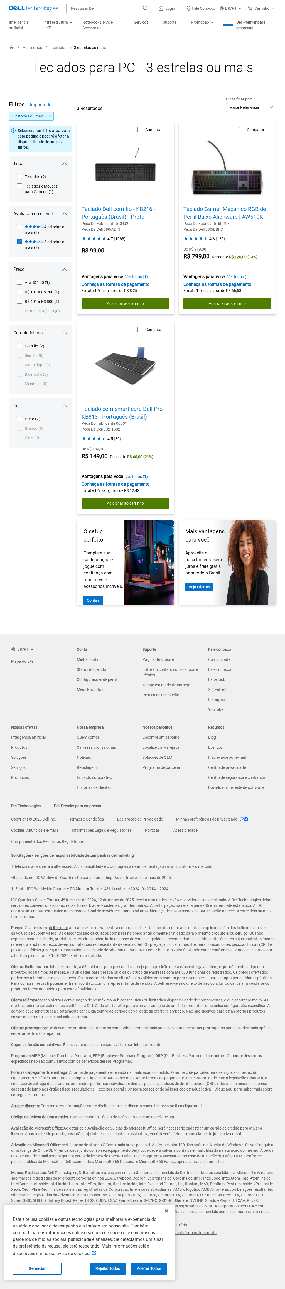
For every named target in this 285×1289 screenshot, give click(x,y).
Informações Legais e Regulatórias (102, 830)
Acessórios (32, 47)
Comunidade (219, 659)
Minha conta (88, 659)
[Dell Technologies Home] (34, 8)
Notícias (84, 757)
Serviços (18, 767)
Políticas (152, 830)
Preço (18, 269)
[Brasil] (12, 47)
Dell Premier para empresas (251, 25)
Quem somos (88, 737)
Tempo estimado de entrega (166, 685)
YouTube (215, 709)
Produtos (19, 747)
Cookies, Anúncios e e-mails (34, 830)
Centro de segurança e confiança (236, 777)
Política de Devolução (160, 695)
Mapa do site (22, 661)
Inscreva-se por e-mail (227, 757)
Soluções (19, 757)
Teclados (59, 47)
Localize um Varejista (160, 747)
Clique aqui (96, 1078)
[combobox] (108, 8)
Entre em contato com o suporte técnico (170, 672)
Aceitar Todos (149, 1268)
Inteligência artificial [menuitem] (19, 25)
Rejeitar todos (107, 1268)
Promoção (20, 777)
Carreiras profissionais (96, 747)
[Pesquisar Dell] (146, 8)
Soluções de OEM (157, 757)
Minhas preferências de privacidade (207, 819)
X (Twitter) (217, 689)
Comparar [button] (154, 129)
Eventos (215, 747)
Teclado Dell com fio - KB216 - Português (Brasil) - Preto (118, 213)
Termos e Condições (86, 819)
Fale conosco (219, 669)
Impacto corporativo (94, 777)
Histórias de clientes (94, 787)
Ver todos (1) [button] (136, 276)
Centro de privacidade (227, 767)
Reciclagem (87, 767)
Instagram (217, 699)
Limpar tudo (39, 104)
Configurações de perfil (97, 679)
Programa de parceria (161, 767)
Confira (93, 600)
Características (28, 332)
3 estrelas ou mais (28, 116)
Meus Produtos (90, 689)
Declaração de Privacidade (140, 819)
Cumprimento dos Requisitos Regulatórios (47, 841)
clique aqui (192, 1106)
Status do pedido (91, 669)
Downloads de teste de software (236, 787)
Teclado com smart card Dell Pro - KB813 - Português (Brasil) (124, 413)
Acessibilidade (185, 830)
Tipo (17, 163)
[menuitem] (58, 25)
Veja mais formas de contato (192, 1233)
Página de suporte (158, 659)
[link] (200, 8)
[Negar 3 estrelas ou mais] (50, 116)
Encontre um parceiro (161, 737)
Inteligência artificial (28, 737)
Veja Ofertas (199, 587)
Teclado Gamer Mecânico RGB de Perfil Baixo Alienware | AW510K (224, 213)
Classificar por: (239, 99)
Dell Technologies (26, 806)
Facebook (216, 679)
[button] (170, 8)
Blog (212, 737)
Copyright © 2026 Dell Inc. (33, 819)
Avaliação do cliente (33, 213)
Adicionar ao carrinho (125, 303)
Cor (16, 405)
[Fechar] (166, 1211)
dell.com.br (58, 927)
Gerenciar (37, 1268)
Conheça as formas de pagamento (115, 284)
